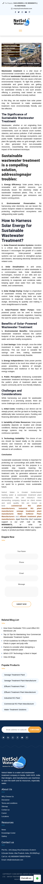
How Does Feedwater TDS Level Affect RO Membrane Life (21, 629)
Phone (21, 562)
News (4, 830)
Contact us (5, 810)
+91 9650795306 (20, 6)
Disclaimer (5, 800)
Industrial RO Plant (12, 698)
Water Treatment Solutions (15, 710)
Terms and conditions (9, 803)
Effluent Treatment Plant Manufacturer (20, 692)
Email (21, 573)
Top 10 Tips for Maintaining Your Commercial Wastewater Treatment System (22, 635)
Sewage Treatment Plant (14, 675)
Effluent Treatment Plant (14, 686)
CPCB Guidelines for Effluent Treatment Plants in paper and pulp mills (20, 642)
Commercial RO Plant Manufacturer (19, 704)
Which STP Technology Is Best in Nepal (20, 653)
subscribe (34, 729)
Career (4, 813)
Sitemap (5, 806)
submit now (21, 604)
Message (21, 584)
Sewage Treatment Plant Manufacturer (20, 681)
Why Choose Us (8, 796)
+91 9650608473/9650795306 (19, 856)
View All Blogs (9, 657)
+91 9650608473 (30, 3)
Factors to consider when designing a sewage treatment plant (19, 648)
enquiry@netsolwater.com (22, 8)
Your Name (21, 551)
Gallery (4, 836)
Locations (5, 816)
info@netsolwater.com (15, 860)
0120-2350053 (18, 3)
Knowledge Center (8, 833)
